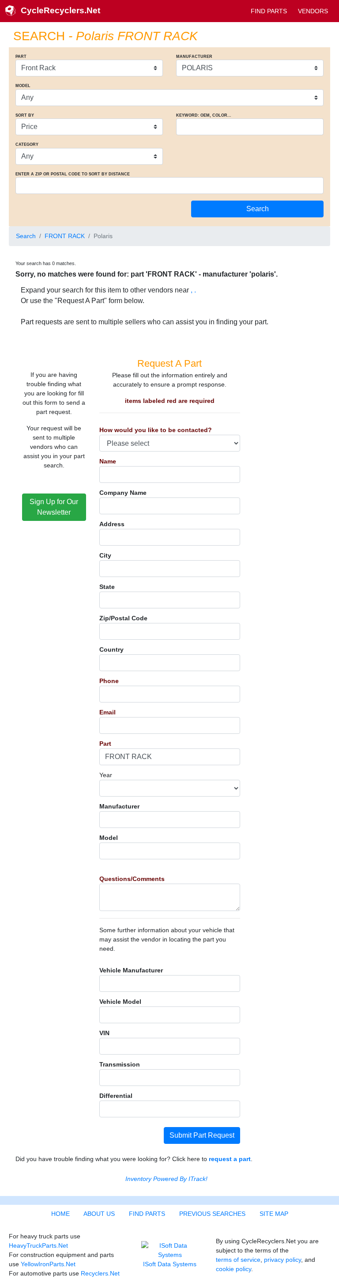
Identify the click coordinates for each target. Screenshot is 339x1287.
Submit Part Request (202, 1135)
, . (193, 290)
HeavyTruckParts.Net (38, 1245)
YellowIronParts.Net (48, 1264)
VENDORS (313, 11)
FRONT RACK (65, 235)
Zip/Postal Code (123, 618)
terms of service (238, 1259)
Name (107, 461)
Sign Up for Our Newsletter (54, 507)
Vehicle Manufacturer (131, 970)
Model (108, 837)
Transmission (119, 1064)
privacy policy (282, 1259)
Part (105, 743)
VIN (104, 1032)
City (105, 555)
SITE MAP (274, 1213)
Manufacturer (119, 806)
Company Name (123, 492)
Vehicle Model (120, 1001)
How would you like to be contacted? (155, 429)
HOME (60, 1213)
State (107, 586)
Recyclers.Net (100, 1273)
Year (105, 774)
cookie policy (233, 1268)
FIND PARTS (269, 11)
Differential (115, 1095)
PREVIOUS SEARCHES (212, 1213)
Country (111, 649)
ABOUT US (99, 1213)
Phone (109, 680)
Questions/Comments (132, 878)
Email (107, 712)
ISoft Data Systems (169, 1264)
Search (26, 235)
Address (111, 524)
